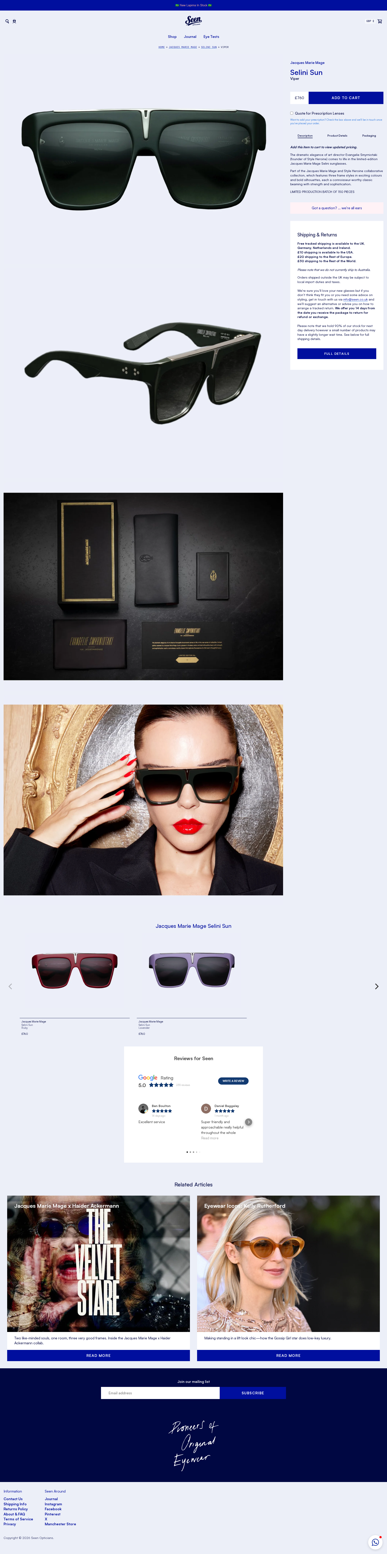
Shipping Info (15, 1504)
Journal (190, 36)
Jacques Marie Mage (307, 62)
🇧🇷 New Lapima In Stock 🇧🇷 (193, 5)
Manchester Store (60, 1524)
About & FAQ (14, 1514)
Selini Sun (306, 72)
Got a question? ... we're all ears (337, 208)
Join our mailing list (193, 1381)
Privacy (10, 1524)
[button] (375, 1542)
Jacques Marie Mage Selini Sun (193, 925)
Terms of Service (18, 1519)
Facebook (53, 1509)
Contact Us (13, 1499)
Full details (337, 353)
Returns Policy (16, 1509)
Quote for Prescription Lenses (319, 113)
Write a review (233, 1081)
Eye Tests (211, 36)
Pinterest (52, 1514)
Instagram (53, 1504)
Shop (172, 36)
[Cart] (379, 21)
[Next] (376, 986)
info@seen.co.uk (355, 299)
